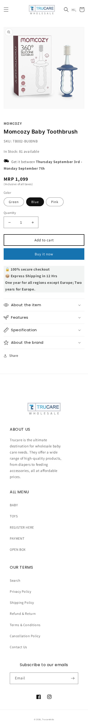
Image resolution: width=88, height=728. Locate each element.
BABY (14, 505)
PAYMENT (17, 538)
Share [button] (13, 355)
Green (14, 202)
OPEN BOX (18, 549)
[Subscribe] (72, 678)
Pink (54, 202)
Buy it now (44, 254)
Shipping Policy (22, 602)
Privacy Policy (20, 591)
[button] (6, 9)
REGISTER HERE (22, 527)
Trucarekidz (48, 719)
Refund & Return (23, 613)
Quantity (10, 213)
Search (15, 580)
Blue (35, 202)
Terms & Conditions (25, 625)
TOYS (14, 516)
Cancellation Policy (25, 636)
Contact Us (18, 647)
